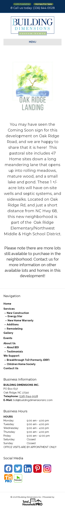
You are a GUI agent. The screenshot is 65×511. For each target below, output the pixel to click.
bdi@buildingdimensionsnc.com (33, 400)
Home (7, 303)
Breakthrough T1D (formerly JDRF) (28, 360)
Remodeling (15, 328)
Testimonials (15, 351)
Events (7, 338)
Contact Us (10, 368)
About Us (9, 343)
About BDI (13, 347)
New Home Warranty (20, 320)
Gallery (8, 332)
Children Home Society (21, 364)
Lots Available (22, 4)
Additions (13, 324)
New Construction (18, 313)
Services (9, 308)
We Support (11, 355)
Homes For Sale (43, 4)
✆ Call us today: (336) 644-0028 (32, 8)
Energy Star (15, 316)
